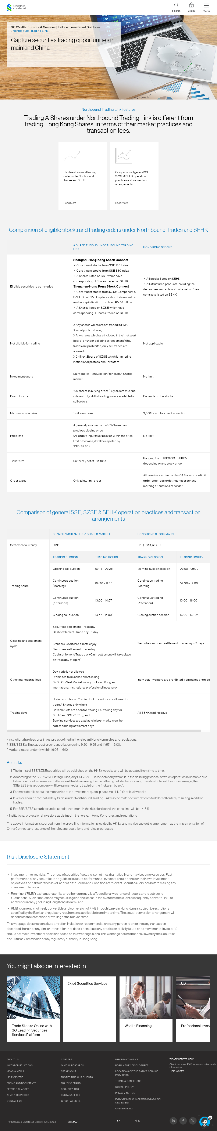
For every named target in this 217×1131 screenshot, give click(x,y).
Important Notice (127, 1060)
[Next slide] (203, 177)
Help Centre (15, 1077)
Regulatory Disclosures (132, 1066)
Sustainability (70, 1095)
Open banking (124, 1109)
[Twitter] (193, 1121)
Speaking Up (69, 1071)
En (118, 1121)
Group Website (71, 1101)
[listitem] (82, 176)
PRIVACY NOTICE (125, 1093)
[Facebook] (183, 1121)
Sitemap (73, 1122)
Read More (70, 203)
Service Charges (18, 1089)
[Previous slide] (13, 177)
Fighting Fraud (71, 1083)
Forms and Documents (21, 1083)
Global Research (72, 1066)
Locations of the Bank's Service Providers (137, 1073)
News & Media (15, 1071)
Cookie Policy (124, 1087)
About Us (13, 1060)
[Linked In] (173, 1121)
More (67, 202)
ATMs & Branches (18, 1095)
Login (191, 10)
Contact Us (14, 1101)
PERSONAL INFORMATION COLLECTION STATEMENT (138, 1101)
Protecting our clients (77, 1077)
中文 (137, 1121)
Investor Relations (20, 1066)
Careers (66, 1060)
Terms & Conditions (128, 1081)
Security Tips (70, 1089)
